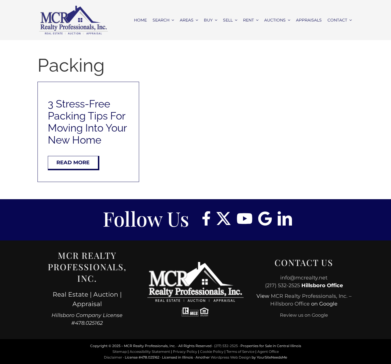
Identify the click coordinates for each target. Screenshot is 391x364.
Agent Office (268, 351)
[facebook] (206, 218)
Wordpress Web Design (231, 357)
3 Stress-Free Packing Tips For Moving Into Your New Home (87, 122)
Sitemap (119, 351)
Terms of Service (240, 351)
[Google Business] (265, 218)
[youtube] (244, 218)
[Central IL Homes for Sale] (73, 8)
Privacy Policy (185, 351)
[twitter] (223, 218)
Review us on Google (304, 315)
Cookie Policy (212, 351)
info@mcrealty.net (303, 278)
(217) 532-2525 (282, 285)
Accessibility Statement (150, 351)
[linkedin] (285, 218)
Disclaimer (113, 357)
